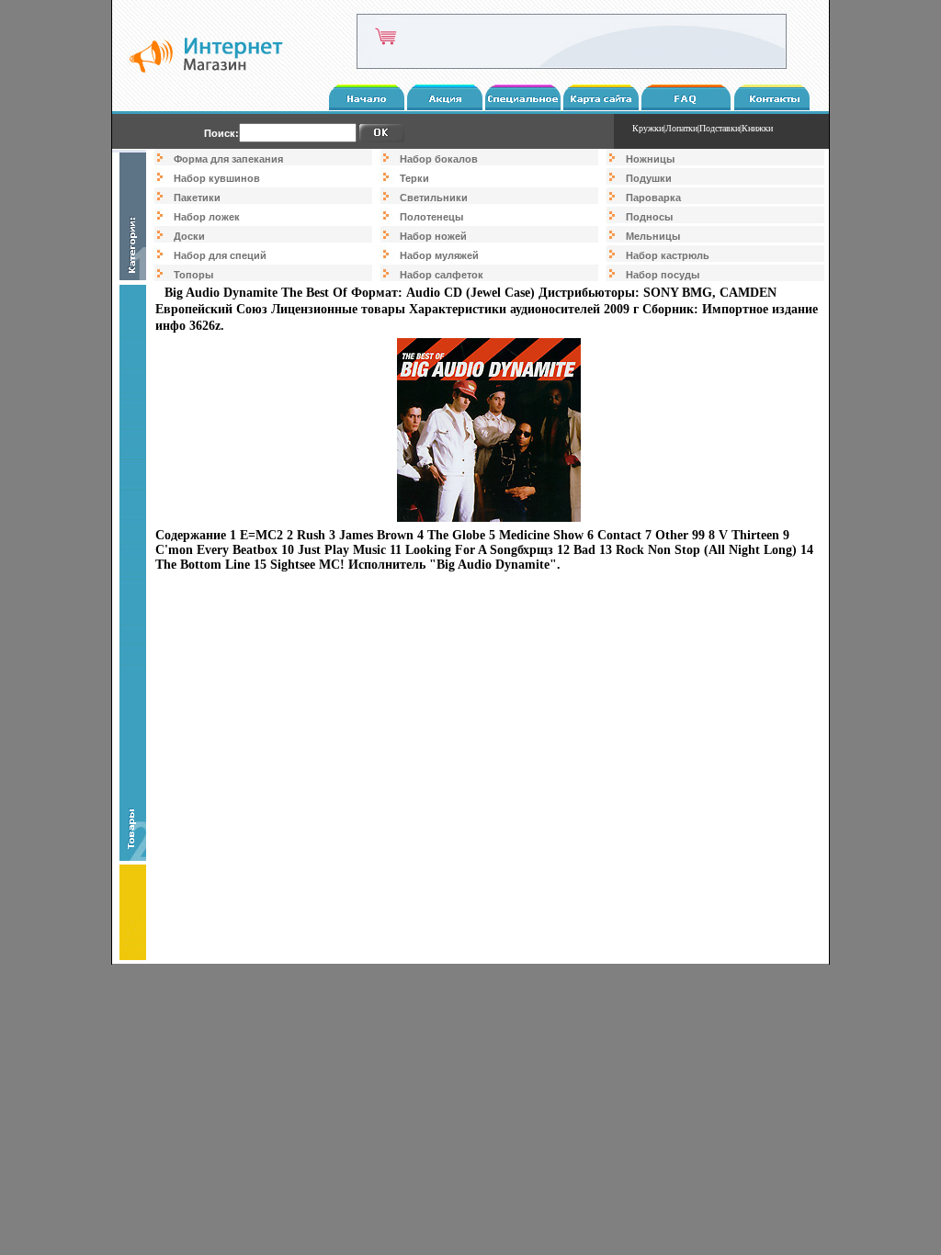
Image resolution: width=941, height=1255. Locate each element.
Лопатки (681, 128)
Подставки (719, 128)
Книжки (757, 128)
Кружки (647, 128)
